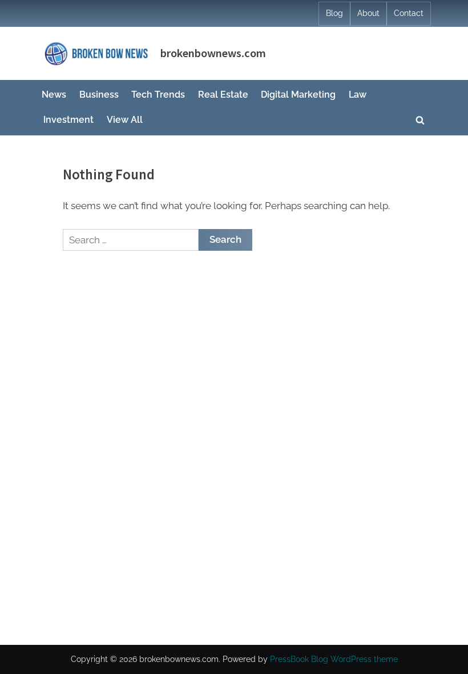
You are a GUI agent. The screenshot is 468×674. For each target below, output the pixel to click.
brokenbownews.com (213, 53)
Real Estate (223, 94)
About (368, 13)
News (54, 94)
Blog (334, 13)
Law (357, 94)
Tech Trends (158, 94)
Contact (408, 13)
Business (99, 94)
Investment (68, 119)
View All (125, 119)
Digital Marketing (298, 94)
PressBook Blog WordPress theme (334, 659)
